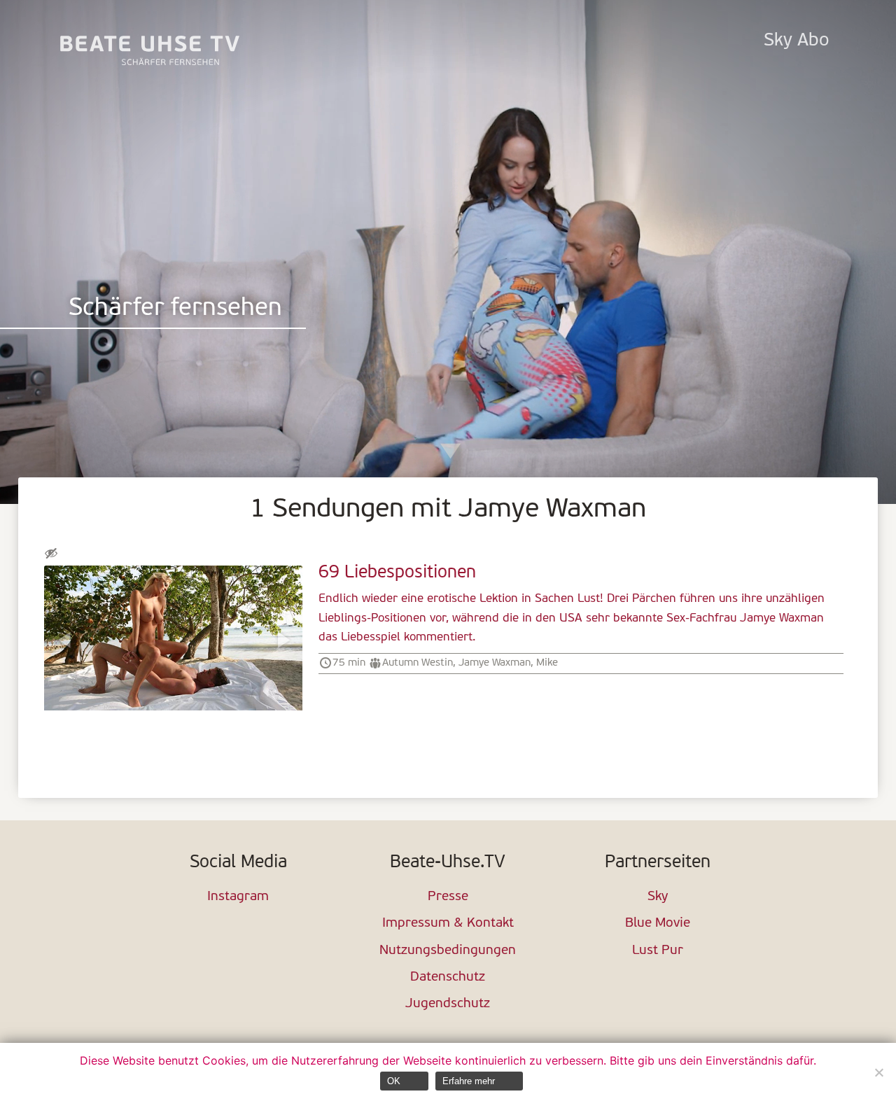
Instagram (238, 897)
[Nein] (879, 1072)
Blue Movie (657, 923)
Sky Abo (796, 41)
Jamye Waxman (494, 662)
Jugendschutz (447, 1004)
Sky (658, 897)
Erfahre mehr (468, 1081)
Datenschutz (447, 977)
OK (393, 1081)
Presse (448, 897)
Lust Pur (657, 951)
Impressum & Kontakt (448, 923)
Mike (547, 662)
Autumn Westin (417, 662)
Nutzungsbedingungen (447, 951)
